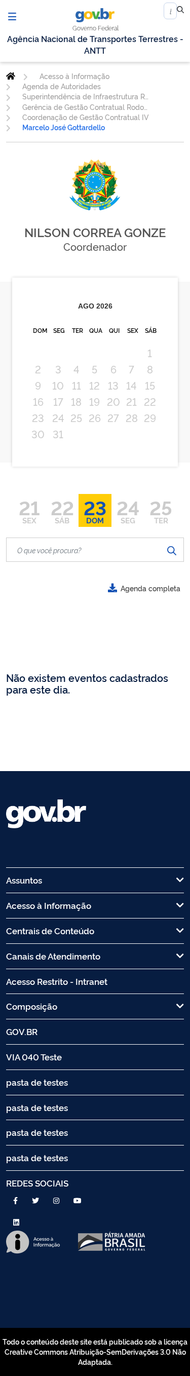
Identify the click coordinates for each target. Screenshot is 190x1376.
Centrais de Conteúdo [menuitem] (50, 930)
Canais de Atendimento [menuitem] (53, 956)
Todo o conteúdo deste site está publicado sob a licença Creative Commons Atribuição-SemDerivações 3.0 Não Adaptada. (95, 1351)
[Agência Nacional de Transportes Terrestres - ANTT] (10, 76)
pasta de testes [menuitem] (37, 1082)
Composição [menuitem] (31, 1006)
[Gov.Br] (95, 15)
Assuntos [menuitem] (24, 880)
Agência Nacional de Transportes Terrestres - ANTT (95, 44)
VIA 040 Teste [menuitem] (34, 1056)
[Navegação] (12, 16)
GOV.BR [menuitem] (21, 1031)
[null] (180, 11)
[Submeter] (172, 549)
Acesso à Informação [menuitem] (48, 905)
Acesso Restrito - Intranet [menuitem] (56, 981)
